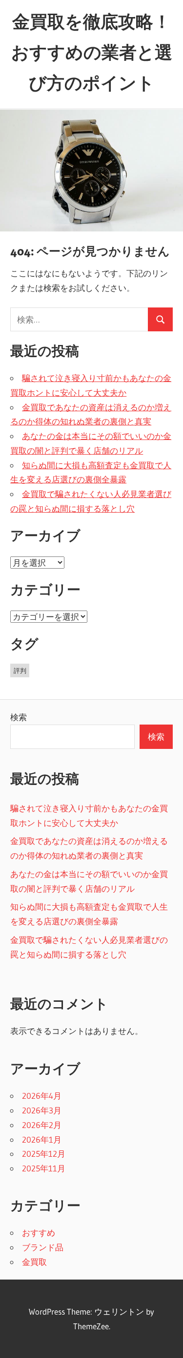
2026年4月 (41, 1095)
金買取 (34, 1262)
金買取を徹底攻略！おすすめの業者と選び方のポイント (91, 52)
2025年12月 (43, 1153)
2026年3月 (41, 1110)
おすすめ (38, 1232)
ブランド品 (42, 1247)
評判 (20, 670)
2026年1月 (41, 1139)
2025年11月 (43, 1168)
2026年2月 (41, 1125)
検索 (18, 717)
